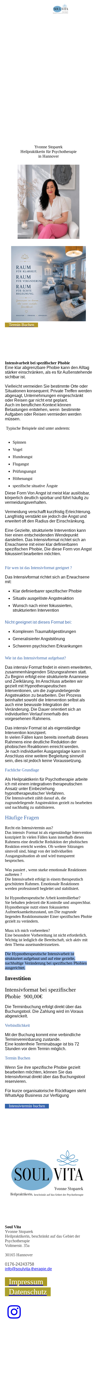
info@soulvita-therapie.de (28, 1269)
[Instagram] (14, 1312)
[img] (61, 9)
